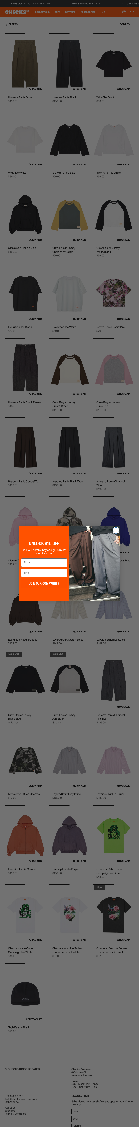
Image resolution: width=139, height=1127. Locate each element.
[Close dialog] (116, 530)
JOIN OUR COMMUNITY (44, 583)
